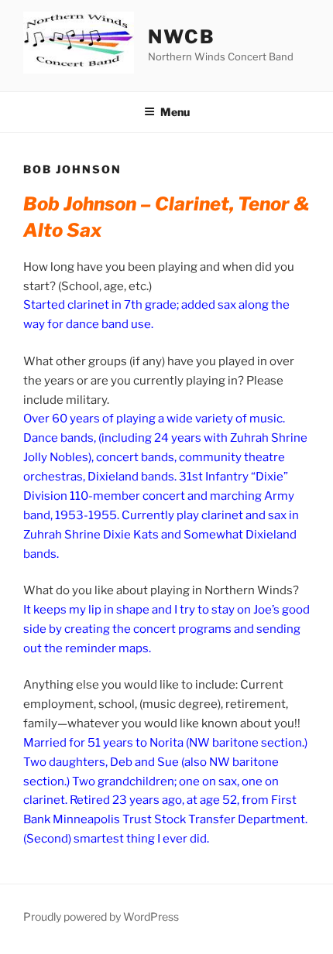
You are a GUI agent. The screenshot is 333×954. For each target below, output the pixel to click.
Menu (175, 111)
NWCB (181, 37)
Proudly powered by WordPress (101, 916)
